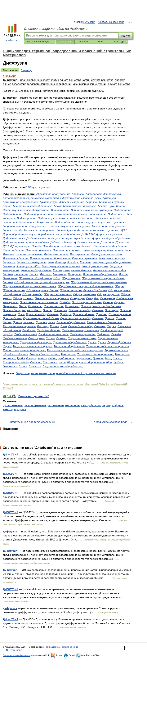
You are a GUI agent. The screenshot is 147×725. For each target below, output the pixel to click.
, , (61, 246)
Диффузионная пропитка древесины (32, 421)
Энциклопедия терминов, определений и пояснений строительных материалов (40, 41)
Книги (101, 41)
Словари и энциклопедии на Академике (55, 29)
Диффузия (10, 550)
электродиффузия (14, 409)
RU (128, 22)
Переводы (83, 41)
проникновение (12, 405)
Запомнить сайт (86, 22)
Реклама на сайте (69, 647)
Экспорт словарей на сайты (16, 655)
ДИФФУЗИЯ (10, 454)
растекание (72, 405)
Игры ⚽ (119, 41)
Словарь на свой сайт (111, 22)
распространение (35, 405)
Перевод (26, 70)
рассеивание (55, 405)
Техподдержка (53, 647)
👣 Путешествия (14, 650)
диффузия (10, 531)
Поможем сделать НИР (33, 396)
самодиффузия (91, 405)
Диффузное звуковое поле (110, 421)
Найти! (125, 35)
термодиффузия (112, 405)
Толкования (65, 41)
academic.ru (12, 40)
